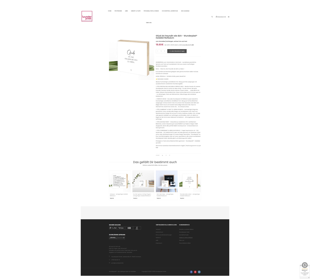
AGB (157, 240)
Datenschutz (159, 232)
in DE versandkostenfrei (185, 45)
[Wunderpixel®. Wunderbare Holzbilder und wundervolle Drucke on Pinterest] (195, 272)
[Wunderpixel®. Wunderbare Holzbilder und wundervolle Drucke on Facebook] (191, 272)
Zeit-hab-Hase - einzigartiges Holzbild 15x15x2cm (165, 195)
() (222, 17)
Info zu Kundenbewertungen (164, 235)
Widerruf (158, 237)
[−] (157, 51)
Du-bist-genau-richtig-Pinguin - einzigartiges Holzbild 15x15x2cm (142, 195)
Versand (158, 229)
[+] (164, 51)
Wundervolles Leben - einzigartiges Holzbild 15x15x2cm (190, 195)
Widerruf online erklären (186, 237)
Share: (158, 155)
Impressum (159, 243)
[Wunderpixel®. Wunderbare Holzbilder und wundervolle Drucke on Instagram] (199, 272)
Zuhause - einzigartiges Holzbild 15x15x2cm (119, 195)
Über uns (181, 240)
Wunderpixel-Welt (184, 232)
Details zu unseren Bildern (186, 229)
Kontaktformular (184, 235)
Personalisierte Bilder (185, 243)
